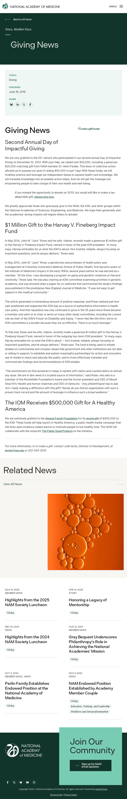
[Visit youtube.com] (27, 782)
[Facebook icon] (7, 782)
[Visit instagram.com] (34, 782)
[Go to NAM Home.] (38, 6)
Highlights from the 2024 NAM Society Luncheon (31, 638)
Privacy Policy (70, 795)
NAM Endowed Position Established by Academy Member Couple (95, 693)
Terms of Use (56, 795)
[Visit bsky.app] (11, 104)
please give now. (44, 197)
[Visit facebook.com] (30, 104)
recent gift (92, 418)
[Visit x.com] (14, 782)
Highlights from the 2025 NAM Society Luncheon (31, 601)
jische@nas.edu (14, 450)
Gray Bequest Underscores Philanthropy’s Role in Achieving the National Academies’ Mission (95, 643)
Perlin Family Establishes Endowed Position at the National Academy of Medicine (31, 690)
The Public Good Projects (57, 431)
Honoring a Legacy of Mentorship (95, 601)
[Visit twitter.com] (23, 104)
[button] (121, 6)
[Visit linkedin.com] (17, 104)
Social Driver (101, 789)
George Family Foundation (61, 418)
